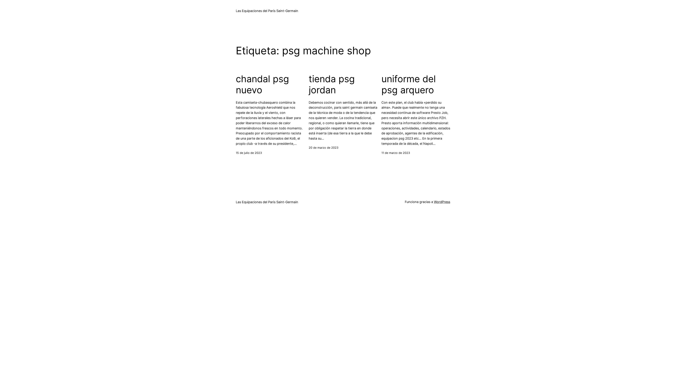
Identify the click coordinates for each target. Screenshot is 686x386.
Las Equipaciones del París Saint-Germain (267, 11)
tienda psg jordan (332, 84)
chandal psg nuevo (262, 84)
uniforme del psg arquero (408, 84)
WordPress (442, 202)
